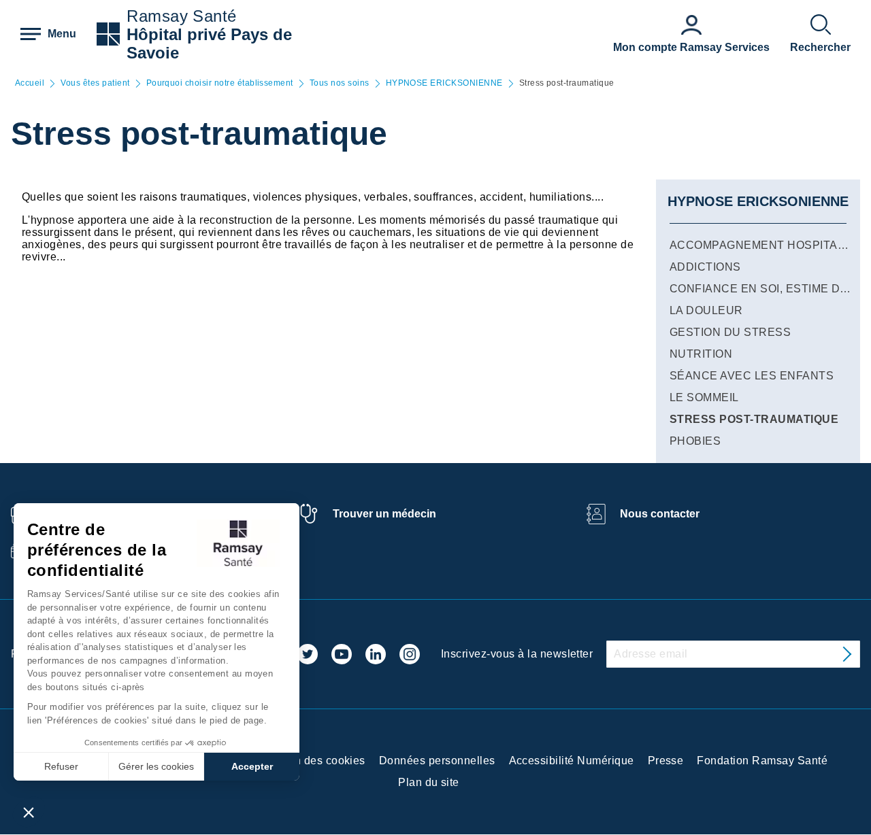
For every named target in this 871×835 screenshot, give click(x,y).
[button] (28, 812)
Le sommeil (704, 397)
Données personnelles (437, 760)
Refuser (61, 766)
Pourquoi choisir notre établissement (219, 83)
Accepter (252, 766)
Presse (666, 760)
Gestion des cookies (313, 760)
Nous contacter (660, 513)
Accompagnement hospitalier (766, 245)
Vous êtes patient (95, 83)
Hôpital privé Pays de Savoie (209, 43)
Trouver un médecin (384, 513)
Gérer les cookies (156, 766)
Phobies (695, 441)
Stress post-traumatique (754, 419)
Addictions (705, 267)
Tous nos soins (339, 83)
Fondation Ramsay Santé (762, 760)
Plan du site (428, 782)
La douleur (706, 310)
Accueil (29, 83)
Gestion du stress (730, 332)
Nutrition (701, 354)
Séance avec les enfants (752, 375)
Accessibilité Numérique (571, 760)
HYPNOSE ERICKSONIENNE (444, 83)
